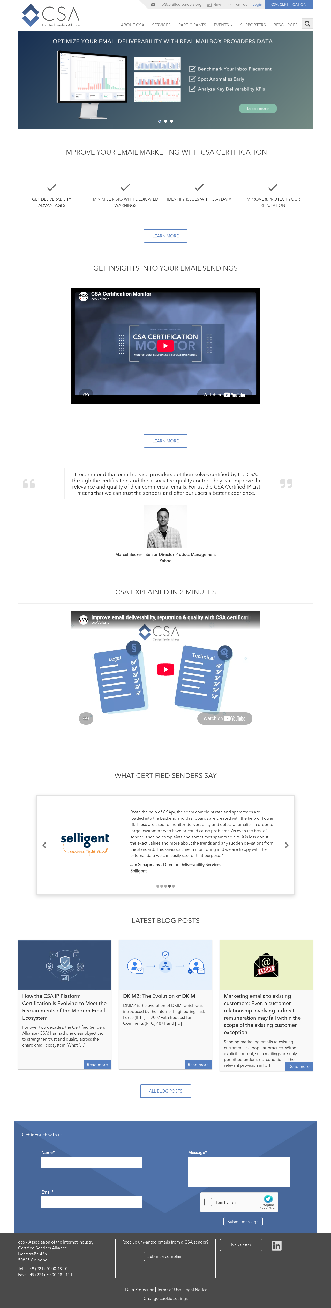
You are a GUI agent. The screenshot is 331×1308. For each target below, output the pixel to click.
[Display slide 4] (169, 886)
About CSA (132, 24)
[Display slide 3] (165, 886)
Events (222, 24)
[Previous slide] (44, 845)
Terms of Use (169, 1289)
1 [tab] (159, 121)
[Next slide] (287, 845)
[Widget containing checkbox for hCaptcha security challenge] (239, 1202)
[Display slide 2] (161, 886)
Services (161, 24)
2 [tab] (165, 121)
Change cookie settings (166, 1298)
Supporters (253, 24)
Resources (286, 24)
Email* (47, 1192)
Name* (48, 1152)
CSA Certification (288, 4)
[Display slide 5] (173, 886)
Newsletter (241, 1244)
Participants (192, 24)
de (245, 4)
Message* (197, 1152)
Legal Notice (195, 1289)
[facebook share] (276, 1245)
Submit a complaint (165, 1256)
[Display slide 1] (157, 886)
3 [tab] (171, 121)
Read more (97, 1064)
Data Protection (139, 1289)
